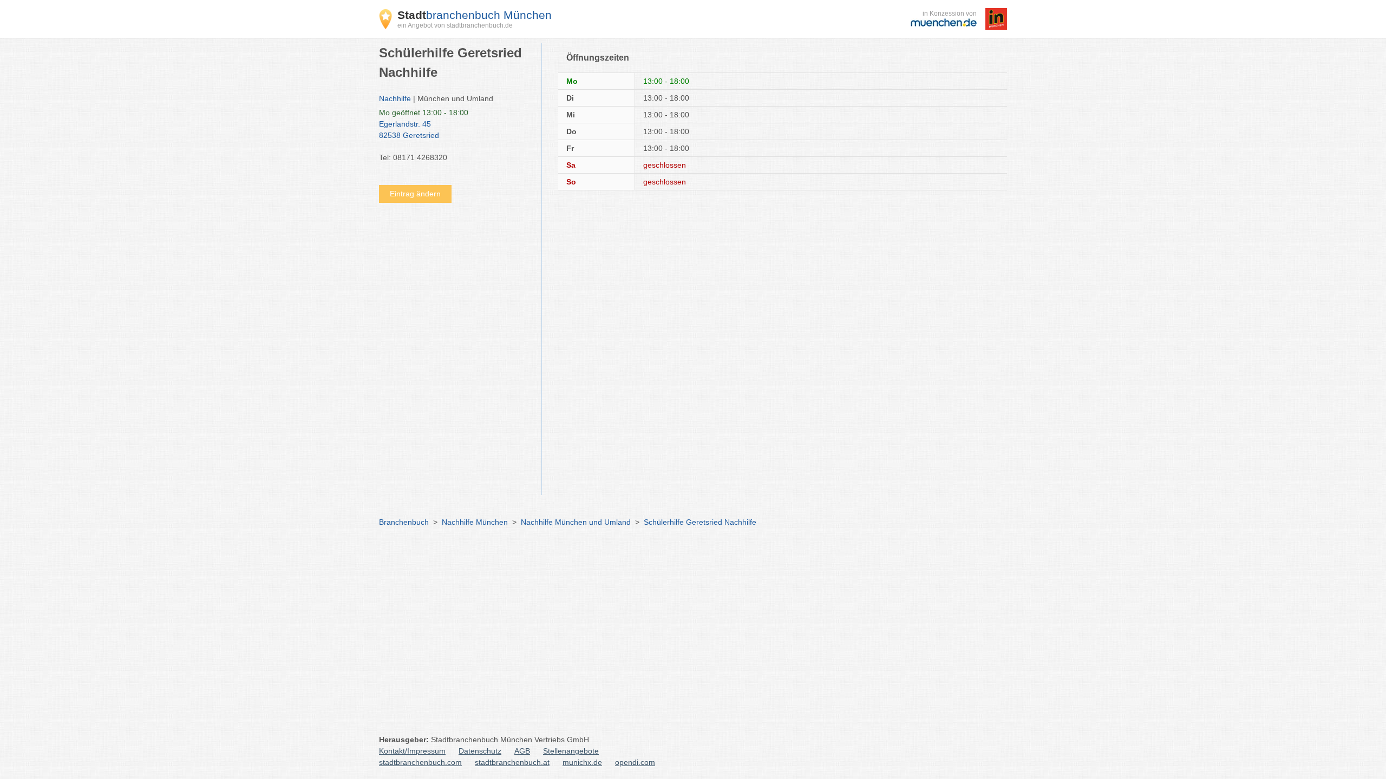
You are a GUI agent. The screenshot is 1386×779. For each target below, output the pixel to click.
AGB (522, 751)
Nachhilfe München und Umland (576, 522)
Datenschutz (480, 751)
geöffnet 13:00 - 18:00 (423, 112)
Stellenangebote (571, 751)
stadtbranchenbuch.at (512, 762)
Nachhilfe (395, 98)
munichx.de (582, 762)
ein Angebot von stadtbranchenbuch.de (455, 25)
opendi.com (635, 762)
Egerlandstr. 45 (409, 130)
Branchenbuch (404, 522)
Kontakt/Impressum (412, 751)
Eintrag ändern (415, 193)
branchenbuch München (474, 15)
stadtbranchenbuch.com (420, 762)
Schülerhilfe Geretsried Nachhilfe (700, 522)
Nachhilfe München (475, 522)
